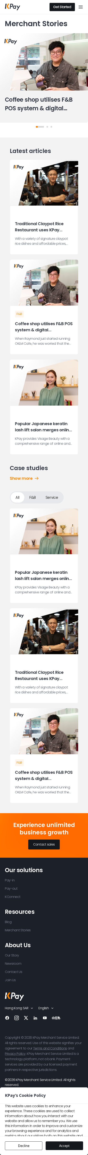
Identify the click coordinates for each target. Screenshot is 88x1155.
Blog (8, 922)
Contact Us (13, 971)
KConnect (12, 896)
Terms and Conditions (50, 1048)
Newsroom (13, 963)
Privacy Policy (15, 1053)
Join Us (10, 980)
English (43, 1008)
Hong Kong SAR (16, 1008)
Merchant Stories (18, 930)
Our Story (12, 955)
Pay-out (11, 888)
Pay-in (10, 880)
